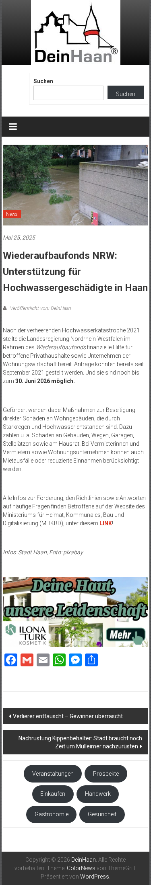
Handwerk (98, 794)
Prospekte (106, 773)
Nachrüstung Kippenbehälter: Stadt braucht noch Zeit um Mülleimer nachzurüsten (80, 742)
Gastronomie (51, 814)
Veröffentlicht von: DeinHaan (39, 308)
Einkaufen (52, 794)
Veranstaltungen (53, 773)
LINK (105, 523)
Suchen (43, 81)
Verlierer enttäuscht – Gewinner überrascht (68, 716)
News (12, 214)
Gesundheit (102, 814)
